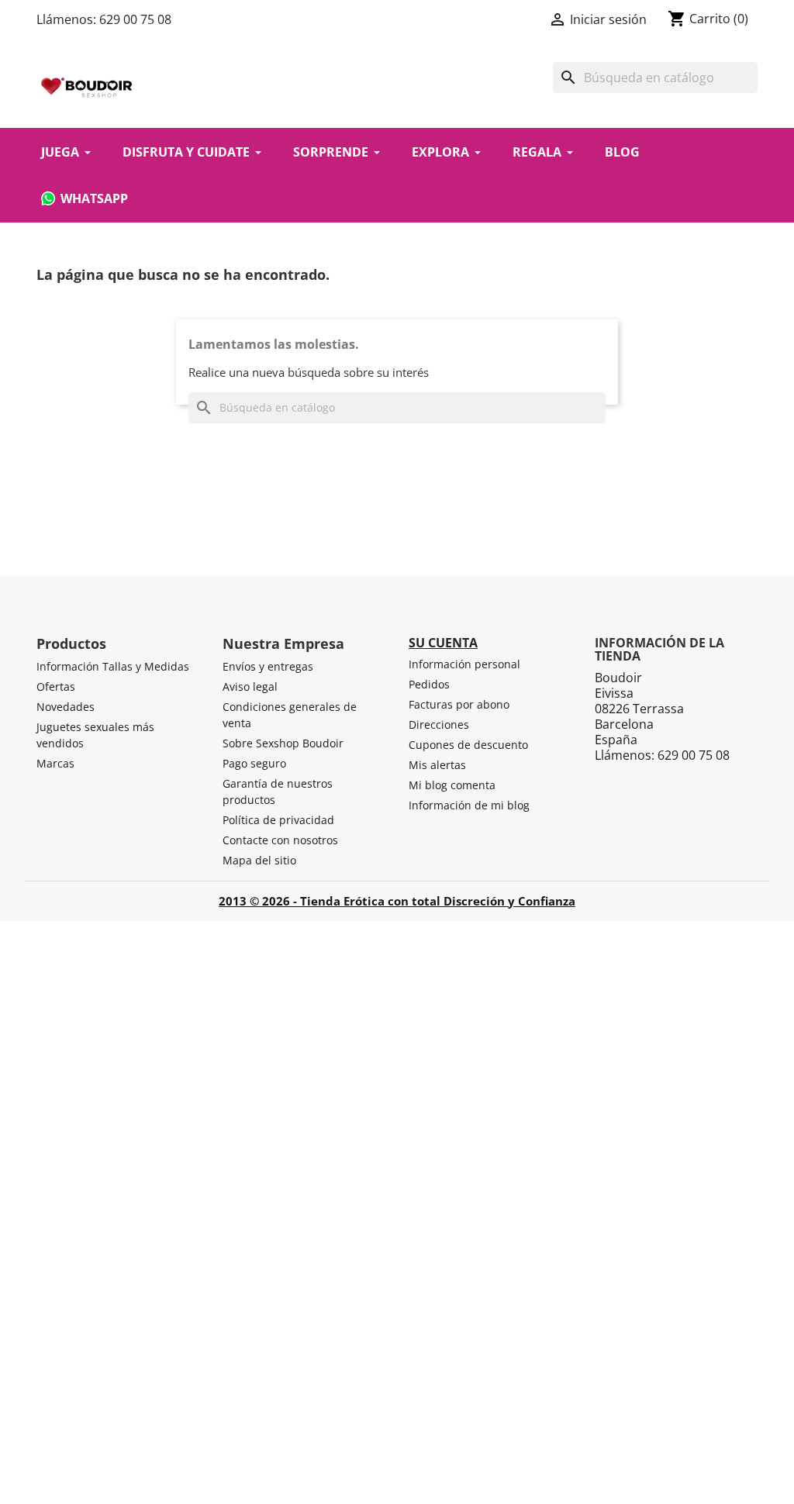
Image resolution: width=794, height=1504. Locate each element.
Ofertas (55, 686)
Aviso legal (250, 686)
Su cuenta (443, 642)
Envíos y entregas (268, 666)
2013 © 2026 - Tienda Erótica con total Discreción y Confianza (397, 901)
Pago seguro (254, 763)
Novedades (65, 706)
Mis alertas (437, 764)
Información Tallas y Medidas (112, 666)
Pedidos (429, 684)
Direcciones (439, 724)
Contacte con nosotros (280, 840)
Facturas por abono (459, 704)
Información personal (464, 664)
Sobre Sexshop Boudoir (283, 743)
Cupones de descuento (468, 744)
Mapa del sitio (259, 860)
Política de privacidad (278, 819)
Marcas (55, 763)
